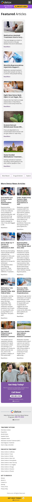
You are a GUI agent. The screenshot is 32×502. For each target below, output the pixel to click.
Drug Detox (4, 432)
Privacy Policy (4, 489)
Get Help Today (15, 498)
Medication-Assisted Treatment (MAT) (10, 440)
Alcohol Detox (4, 434)
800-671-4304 (22, 6)
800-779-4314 (19, 417)
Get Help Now (8, 5)
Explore (28, 176)
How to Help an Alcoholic (7, 445)
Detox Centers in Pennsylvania (8, 460)
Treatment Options (8, 427)
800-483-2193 (16, 396)
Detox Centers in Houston (7, 469)
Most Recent (5, 176)
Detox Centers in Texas (7, 454)
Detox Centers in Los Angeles (8, 464)
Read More (7, 46)
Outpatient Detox (5, 438)
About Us (3, 480)
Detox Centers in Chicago (7, 467)
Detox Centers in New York (8, 458)
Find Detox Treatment (8, 449)
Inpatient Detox (5, 436)
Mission (3, 478)
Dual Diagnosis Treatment (7, 442)
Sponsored (9, 7)
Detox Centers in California (7, 452)
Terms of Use (4, 486)
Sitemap (3, 484)
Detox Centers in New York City (9, 462)
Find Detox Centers (6, 430)
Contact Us (4, 482)
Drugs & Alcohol (18, 176)
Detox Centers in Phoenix (7, 471)
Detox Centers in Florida (7, 456)
